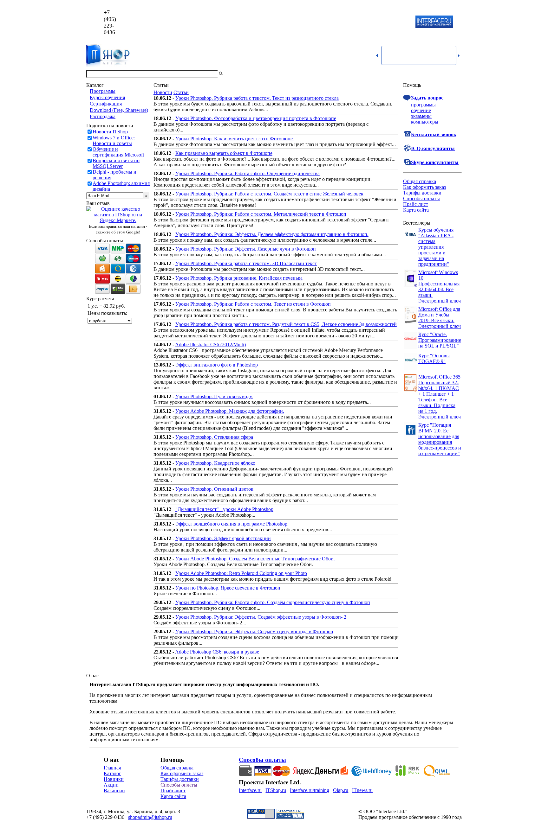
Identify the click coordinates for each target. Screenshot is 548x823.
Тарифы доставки (422, 192)
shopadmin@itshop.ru (355, 22)
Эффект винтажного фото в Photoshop (216, 364)
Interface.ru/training (309, 790)
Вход (456, 73)
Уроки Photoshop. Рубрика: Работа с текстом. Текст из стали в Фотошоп (253, 304)
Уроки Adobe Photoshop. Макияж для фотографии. (229, 411)
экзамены (421, 116)
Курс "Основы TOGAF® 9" (434, 358)
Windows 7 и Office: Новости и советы (114, 140)
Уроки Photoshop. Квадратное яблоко (215, 463)
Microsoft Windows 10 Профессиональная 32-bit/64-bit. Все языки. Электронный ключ (439, 286)
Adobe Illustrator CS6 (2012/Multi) (210, 344)
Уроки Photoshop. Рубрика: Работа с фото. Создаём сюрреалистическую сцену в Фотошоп (272, 602)
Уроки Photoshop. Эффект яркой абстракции (223, 538)
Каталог (112, 773)
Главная (112, 767)
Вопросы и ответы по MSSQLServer (116, 163)
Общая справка (419, 181)
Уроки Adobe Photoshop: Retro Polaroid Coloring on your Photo (241, 573)
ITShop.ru (275, 790)
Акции (111, 785)
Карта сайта (416, 210)
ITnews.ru (362, 790)
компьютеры (424, 121)
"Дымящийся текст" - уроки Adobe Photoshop (224, 509)
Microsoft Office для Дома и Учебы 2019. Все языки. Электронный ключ (439, 317)
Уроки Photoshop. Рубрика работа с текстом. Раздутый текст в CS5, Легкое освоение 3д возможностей (286, 324)
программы (423, 104)
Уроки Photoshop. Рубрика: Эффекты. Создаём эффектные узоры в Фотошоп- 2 (260, 617)
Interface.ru (250, 790)
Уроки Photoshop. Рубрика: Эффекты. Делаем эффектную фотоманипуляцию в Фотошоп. (272, 234)
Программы (102, 91)
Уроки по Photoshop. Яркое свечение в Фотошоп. (228, 587)
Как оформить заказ (424, 187)
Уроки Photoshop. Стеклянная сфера (214, 437)
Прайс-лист (415, 204)
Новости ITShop (110, 131)
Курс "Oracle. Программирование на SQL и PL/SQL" (439, 340)
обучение (421, 110)
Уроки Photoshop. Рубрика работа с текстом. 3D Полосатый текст (246, 263)
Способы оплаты (421, 198)
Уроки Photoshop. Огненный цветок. (215, 489)
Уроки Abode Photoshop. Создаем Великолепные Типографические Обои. (255, 558)
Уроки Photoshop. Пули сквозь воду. (214, 396)
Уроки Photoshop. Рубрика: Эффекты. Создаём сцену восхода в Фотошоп (254, 631)
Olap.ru (340, 790)
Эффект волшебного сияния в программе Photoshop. (232, 523)
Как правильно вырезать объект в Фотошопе (223, 153)
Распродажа (102, 116)
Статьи (181, 92)
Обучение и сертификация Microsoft (118, 151)
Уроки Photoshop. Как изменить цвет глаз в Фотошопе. (234, 138)
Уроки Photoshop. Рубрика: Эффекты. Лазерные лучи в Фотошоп (245, 249)
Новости (162, 92)
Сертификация (106, 103)
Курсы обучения (107, 97)
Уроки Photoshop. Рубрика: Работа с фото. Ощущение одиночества (247, 173)
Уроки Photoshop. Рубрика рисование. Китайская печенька (239, 278)
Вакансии (114, 790)
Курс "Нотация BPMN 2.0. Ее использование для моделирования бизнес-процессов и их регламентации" (439, 439)
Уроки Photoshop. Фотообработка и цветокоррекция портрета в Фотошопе (255, 118)
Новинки (114, 779)
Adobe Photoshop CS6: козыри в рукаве (217, 651)
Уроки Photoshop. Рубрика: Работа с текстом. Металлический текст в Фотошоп (260, 214)
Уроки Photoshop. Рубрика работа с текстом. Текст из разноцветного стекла (257, 98)
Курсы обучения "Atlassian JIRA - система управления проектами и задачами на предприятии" (435, 247)
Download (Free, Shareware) (119, 110)
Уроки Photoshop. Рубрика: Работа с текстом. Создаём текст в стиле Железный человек (269, 193)
